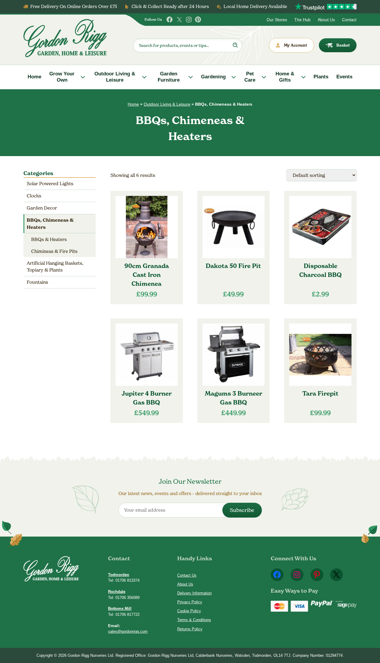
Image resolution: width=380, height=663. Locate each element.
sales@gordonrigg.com (128, 631)
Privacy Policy (189, 602)
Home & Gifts (285, 77)
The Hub (302, 19)
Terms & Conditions (194, 620)
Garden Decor (42, 208)
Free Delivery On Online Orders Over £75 (73, 6)
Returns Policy (189, 629)
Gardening (213, 77)
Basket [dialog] (343, 45)
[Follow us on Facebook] (170, 19)
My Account (295, 45)
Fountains (37, 282)
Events (344, 77)
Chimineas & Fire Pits (54, 251)
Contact (349, 19)
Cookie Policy (189, 611)
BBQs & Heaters (49, 239)
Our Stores (277, 19)
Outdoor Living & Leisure (114, 77)
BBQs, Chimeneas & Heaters (50, 223)
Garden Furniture (169, 77)
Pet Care (249, 77)
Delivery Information (194, 593)
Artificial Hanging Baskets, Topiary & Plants (55, 266)
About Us (326, 19)
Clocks (34, 196)
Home (34, 77)
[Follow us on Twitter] (179, 19)
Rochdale (116, 591)
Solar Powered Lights (50, 183)
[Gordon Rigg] (65, 38)
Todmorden (118, 574)
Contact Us (187, 575)
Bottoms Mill (120, 608)
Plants (321, 77)
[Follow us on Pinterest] (198, 19)
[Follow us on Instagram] (189, 19)
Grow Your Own (62, 77)
